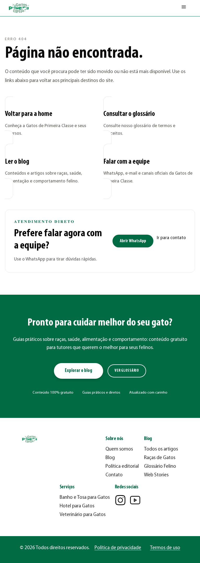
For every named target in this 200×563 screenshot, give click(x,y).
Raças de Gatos (159, 457)
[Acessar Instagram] (120, 500)
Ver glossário (127, 371)
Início (9, 25)
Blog (110, 457)
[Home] (19, 8)
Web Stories (156, 475)
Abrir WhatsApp (133, 241)
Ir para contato (171, 238)
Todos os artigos (161, 449)
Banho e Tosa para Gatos (85, 497)
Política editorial (122, 466)
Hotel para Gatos (77, 506)
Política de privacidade (118, 548)
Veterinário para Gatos (82, 514)
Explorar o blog (78, 370)
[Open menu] (184, 8)
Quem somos (119, 449)
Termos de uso (165, 548)
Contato (114, 475)
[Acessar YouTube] (135, 500)
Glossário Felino (160, 466)
